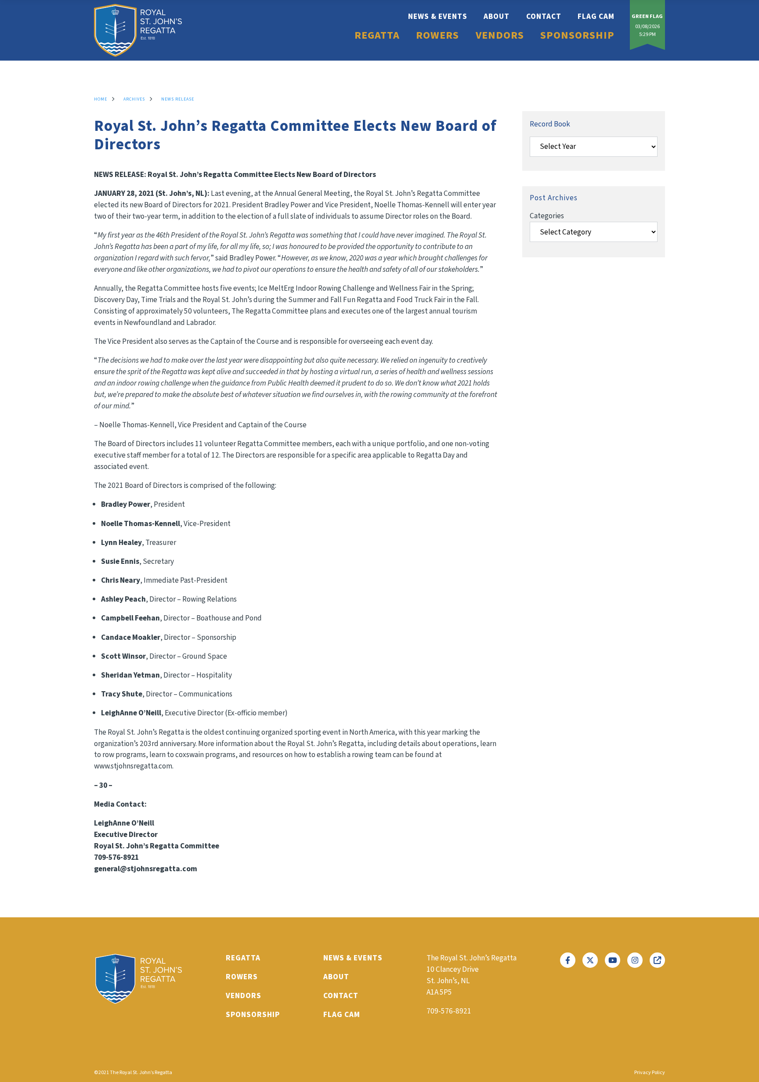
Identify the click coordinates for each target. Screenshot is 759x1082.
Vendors (500, 35)
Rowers (437, 35)
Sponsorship (577, 35)
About (497, 16)
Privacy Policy (649, 1072)
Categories (547, 215)
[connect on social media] (567, 960)
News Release (177, 99)
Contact (543, 16)
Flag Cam (596, 16)
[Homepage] (138, 30)
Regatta (377, 35)
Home (100, 99)
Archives (134, 99)
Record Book (550, 124)
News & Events (437, 16)
